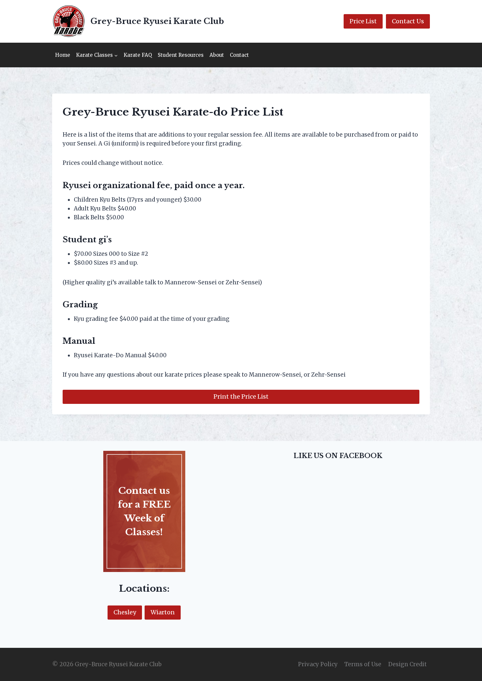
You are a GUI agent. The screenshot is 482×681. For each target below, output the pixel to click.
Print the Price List (241, 396)
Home (62, 55)
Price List (363, 21)
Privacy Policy (318, 664)
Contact (239, 55)
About (217, 55)
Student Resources (181, 55)
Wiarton (163, 612)
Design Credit (407, 664)
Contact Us (408, 21)
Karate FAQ (138, 55)
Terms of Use (362, 664)
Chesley (124, 612)
